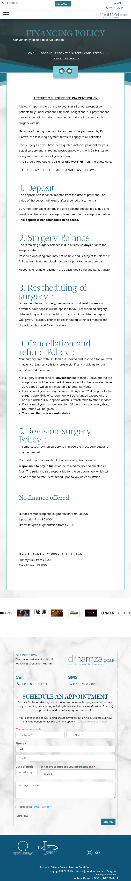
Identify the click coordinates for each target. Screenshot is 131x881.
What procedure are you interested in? (68, 767)
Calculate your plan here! (93, 722)
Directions (11, 2)
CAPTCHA (22, 816)
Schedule (61, 3)
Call (120, 2)
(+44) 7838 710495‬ (86, 684)
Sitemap (44, 867)
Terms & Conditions (80, 867)
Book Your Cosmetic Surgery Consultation (72, 53)
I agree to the (34, 806)
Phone (21, 743)
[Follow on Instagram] (62, 71)
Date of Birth (24, 767)
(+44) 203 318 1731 (33, 684)
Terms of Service (40, 806)
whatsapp (116, 7)
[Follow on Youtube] (69, 71)
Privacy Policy (59, 867)
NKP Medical (110, 878)
